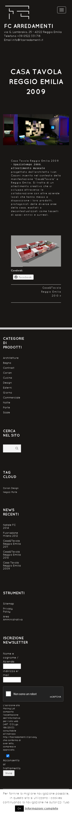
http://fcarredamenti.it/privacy (20, 737)
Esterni (7, 387)
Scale (6, 412)
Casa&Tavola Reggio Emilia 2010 (51, 291)
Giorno (7, 392)
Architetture (11, 357)
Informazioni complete (41, 808)
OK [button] (19, 808)
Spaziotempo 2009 (27, 164)
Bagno (7, 362)
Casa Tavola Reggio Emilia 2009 (12, 565)
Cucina (7, 377)
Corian (7, 372)
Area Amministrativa (12, 618)
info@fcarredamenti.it (27, 39)
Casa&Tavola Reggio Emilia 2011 (12, 543)
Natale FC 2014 (9, 526)
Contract (8, 367)
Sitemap (8, 603)
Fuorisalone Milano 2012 (10, 534)
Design (7, 382)
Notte (6, 402)
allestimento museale (28, 168)
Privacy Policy (8, 610)
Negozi (7, 492)
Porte (6, 407)
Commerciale (11, 397)
